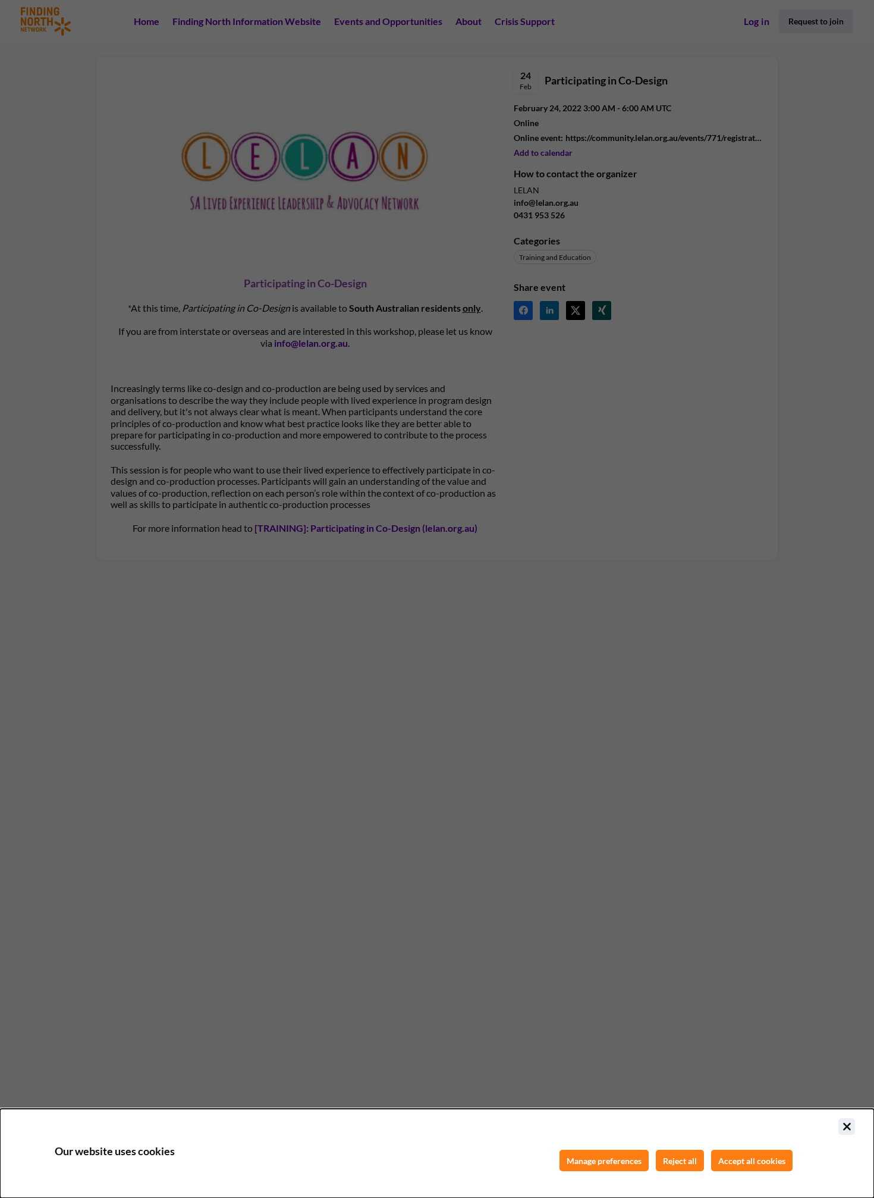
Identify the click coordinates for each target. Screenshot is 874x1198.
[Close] (846, 1126)
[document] (437, 1153)
